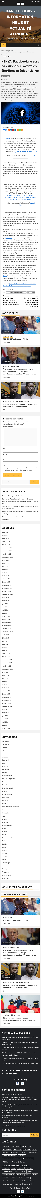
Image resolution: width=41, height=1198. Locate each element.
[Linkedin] (11, 130)
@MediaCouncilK (11, 197)
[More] (22, 130)
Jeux (3, 816)
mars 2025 (5, 576)
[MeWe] (15, 130)
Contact (18, 1188)
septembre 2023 (7, 632)
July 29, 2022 (31, 155)
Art (3, 751)
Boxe (4, 763)
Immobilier (5, 813)
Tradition (5, 869)
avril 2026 (5, 535)
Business (5, 766)
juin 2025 (5, 566)
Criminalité (5, 769)
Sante (11, 336)
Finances (5, 800)
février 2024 (6, 616)
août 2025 (5, 560)
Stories (4, 859)
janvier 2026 (6, 545)
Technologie (6, 863)
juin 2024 (5, 604)
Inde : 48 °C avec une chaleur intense (13, 1126)
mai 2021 (5, 719)
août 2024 (5, 597)
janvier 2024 (6, 619)
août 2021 (5, 709)
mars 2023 (5, 650)
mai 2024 (5, 607)
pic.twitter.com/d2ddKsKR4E (20, 199)
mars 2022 (5, 688)
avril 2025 (5, 573)
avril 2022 (5, 685)
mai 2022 (5, 681)
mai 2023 (5, 644)
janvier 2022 (6, 694)
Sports (4, 856)
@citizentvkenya (23, 195)
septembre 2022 (7, 669)
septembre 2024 (7, 594)
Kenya (5, 276)
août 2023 (5, 635)
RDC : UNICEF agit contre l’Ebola (15, 339)
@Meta (31, 195)
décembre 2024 (7, 585)
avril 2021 (5, 722)
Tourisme (5, 866)
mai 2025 (5, 569)
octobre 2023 (6, 629)
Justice (4, 819)
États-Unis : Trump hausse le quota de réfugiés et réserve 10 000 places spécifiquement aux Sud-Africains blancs (19, 371)
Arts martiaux (6, 754)
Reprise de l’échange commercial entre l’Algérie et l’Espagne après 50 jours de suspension (31, 301)
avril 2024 (5, 610)
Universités (5, 878)
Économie (5, 782)
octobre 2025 (6, 554)
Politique (12, 366)
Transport (5, 872)
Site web (6, 460)
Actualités (4, 57)
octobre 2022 (6, 666)
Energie (4, 791)
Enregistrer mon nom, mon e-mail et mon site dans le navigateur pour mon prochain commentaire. (21, 469)
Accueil (12, 1188)
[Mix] (18, 130)
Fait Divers (5, 797)
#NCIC (7, 139)
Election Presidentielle (13, 292)
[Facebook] (4, 130)
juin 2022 (5, 678)
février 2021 (6, 728)
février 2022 (6, 691)
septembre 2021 (7, 706)
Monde (4, 832)
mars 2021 (5, 725)
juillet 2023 (5, 638)
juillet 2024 (5, 601)
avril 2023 (5, 647)
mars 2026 (5, 538)
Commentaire (8, 427)
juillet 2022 (5, 675)
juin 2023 (5, 641)
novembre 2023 (7, 625)
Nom (5, 448)
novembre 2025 (7, 551)
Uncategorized (6, 875)
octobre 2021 (6, 703)
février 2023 (6, 653)
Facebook (9, 238)
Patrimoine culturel (8, 838)
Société (18, 366)
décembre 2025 (7, 548)
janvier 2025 (6, 582)
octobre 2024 (6, 591)
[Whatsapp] (20, 130)
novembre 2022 (7, 663)
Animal (4, 747)
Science (4, 850)
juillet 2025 (5, 563)
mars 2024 (5, 613)
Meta (33, 292)
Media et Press (7, 825)
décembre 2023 (7, 622)
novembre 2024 (7, 588)
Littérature (5, 822)
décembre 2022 (7, 660)
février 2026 (6, 541)
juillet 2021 (5, 713)
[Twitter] (6, 130)
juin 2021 (5, 716)
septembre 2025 (7, 557)
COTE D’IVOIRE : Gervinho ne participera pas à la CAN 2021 (20, 1063)
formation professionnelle (10, 807)
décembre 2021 (7, 697)
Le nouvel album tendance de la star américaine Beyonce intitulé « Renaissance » (11, 300)
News (10, 57)
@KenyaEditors (23, 197)
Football (4, 803)
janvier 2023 (6, 657)
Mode (4, 828)
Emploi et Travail (7, 788)
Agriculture (5, 744)
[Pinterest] (13, 130)
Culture (4, 772)
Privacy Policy (26, 1188)
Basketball (5, 760)
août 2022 (5, 672)
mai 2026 (5, 532)
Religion (4, 844)
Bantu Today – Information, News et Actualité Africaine (21, 22)
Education (5, 785)
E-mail (5, 454)
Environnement (7, 794)
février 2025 (6, 579)
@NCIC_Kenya (12, 195)
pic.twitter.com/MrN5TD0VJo (26, 152)
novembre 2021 (7, 700)
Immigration (6, 810)
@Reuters (32, 197)
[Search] (38, 45)
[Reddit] (9, 130)
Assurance (5, 757)
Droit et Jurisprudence (16, 401)
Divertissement (7, 776)
